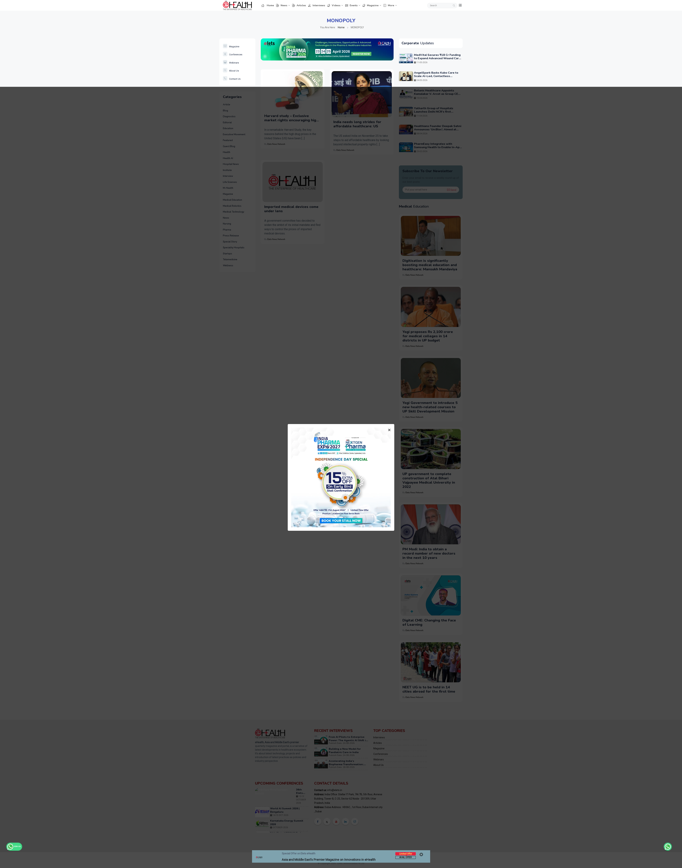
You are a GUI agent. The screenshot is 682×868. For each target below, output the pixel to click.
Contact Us (234, 79)
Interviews (319, 5)
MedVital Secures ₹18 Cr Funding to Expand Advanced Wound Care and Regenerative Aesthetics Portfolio (437, 60)
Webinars (234, 62)
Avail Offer (405, 857)
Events (354, 5)
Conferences (235, 54)
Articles (301, 5)
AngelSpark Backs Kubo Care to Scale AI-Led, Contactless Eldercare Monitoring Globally (436, 76)
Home (270, 5)
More (391, 5)
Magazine (372, 5)
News (284, 5)
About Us (234, 70)
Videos (336, 5)
